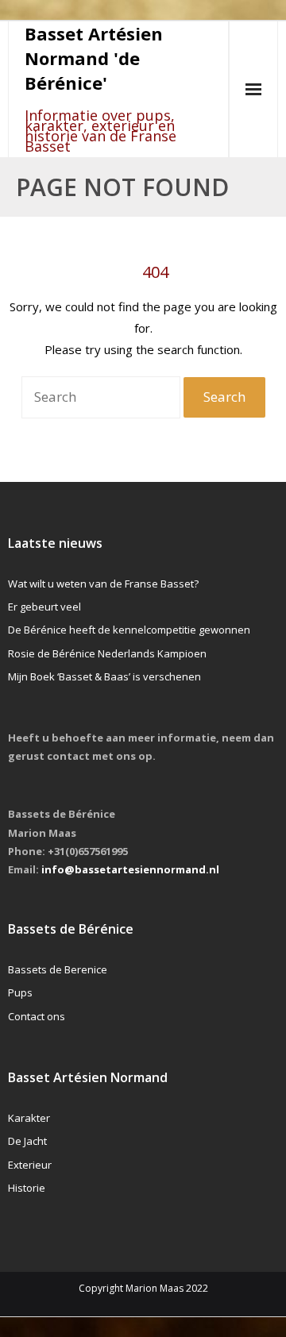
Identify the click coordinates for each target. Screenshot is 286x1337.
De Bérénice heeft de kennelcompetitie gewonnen (129, 629)
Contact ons (36, 1016)
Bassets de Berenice (57, 969)
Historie (26, 1188)
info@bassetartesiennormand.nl (130, 869)
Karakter (29, 1118)
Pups (20, 992)
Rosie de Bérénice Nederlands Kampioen (107, 653)
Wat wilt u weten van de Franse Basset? (103, 583)
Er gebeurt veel (44, 606)
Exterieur (30, 1165)
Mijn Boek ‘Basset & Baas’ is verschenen (104, 676)
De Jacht (27, 1141)
